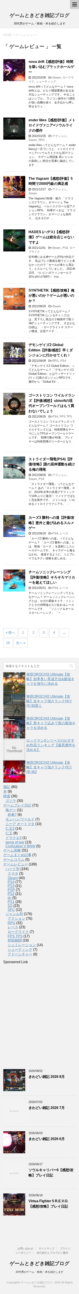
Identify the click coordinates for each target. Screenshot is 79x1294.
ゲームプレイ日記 (17, 805)
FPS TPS (66, 416)
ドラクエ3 (13, 838)
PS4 (65, 247)
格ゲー (10, 810)
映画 (6, 796)
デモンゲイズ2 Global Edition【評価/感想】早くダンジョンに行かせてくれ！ (51, 350)
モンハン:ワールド (19, 819)
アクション (59, 136)
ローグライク (18, 932)
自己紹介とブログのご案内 (52, 1252)
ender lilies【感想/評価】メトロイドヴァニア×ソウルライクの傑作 (52, 125)
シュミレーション (22, 945)
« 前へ (10, 632)
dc (9, 898)
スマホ (13, 873)
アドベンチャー (20, 954)
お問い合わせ (25, 1248)
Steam (56, 77)
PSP (11, 890)
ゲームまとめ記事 (17, 855)
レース (64, 533)
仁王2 (9, 828)
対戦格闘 (15, 940)
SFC (11, 910)
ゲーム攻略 (12, 850)
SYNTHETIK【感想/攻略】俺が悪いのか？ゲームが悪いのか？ (51, 295)
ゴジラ (10, 801)
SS (10, 906)
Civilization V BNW (20, 846)
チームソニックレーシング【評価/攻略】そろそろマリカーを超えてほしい (52, 577)
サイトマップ (46, 1248)
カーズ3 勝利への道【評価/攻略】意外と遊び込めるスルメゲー (51, 523)
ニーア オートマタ (19, 824)
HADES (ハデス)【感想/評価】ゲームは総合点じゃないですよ (51, 237)
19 (8, 643)
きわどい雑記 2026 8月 (47, 1077)
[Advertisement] (39, 1016)
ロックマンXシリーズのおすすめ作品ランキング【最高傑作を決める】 (50, 745)
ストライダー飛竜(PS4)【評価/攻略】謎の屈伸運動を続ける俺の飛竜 (52, 464)
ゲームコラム (13, 859)
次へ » (20, 643)
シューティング (46, 81)
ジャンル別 (14, 914)
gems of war (14, 842)
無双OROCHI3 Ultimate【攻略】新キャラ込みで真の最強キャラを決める (50, 723)
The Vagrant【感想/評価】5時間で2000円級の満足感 (51, 181)
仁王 (9, 833)
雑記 (6, 787)
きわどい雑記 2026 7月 (47, 1108)
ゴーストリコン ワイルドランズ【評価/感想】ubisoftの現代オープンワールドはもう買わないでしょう (52, 403)
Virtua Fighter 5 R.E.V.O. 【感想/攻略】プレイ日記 (48, 1203)
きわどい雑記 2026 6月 (47, 1139)
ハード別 (12, 869)
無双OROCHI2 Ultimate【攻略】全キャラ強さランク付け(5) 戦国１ (49, 701)
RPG (42, 140)
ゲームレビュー (15, 864)
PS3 (11, 886)
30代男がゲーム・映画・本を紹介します (39, 1271)
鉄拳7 (12, 814)
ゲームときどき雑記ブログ (40, 15)
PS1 (11, 902)
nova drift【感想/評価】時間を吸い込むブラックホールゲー (51, 67)
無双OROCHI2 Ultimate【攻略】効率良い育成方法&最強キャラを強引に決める (50, 678)
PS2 (11, 894)
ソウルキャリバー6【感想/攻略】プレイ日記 (51, 1172)
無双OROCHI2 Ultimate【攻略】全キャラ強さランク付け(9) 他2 (49, 767)
